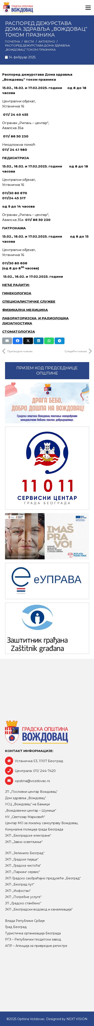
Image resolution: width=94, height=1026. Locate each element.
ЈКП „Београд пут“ (19, 884)
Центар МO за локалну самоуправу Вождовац (41, 823)
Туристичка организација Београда (33, 933)
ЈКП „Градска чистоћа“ (23, 866)
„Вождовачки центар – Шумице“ (30, 811)
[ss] (47, 468)
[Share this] (18, 341)
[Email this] (7, 341)
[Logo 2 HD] (47, 628)
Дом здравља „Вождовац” (25, 798)
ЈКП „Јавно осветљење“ (24, 842)
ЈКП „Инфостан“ (18, 891)
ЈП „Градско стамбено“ (23, 903)
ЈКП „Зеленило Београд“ (24, 853)
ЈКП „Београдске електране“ (28, 836)
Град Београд (16, 927)
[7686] (47, 402)
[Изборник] (88, 7)
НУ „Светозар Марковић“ (25, 817)
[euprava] (47, 581)
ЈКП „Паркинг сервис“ (22, 872)
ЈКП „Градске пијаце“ (21, 859)
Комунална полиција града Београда (34, 829)
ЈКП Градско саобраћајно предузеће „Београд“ (43, 878)
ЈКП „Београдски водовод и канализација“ (39, 909)
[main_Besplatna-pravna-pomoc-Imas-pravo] (47, 536)
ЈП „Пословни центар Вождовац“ (31, 792)
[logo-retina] (18, 7)
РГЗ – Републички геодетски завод (33, 939)
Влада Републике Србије (25, 921)
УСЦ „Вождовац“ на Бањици (27, 804)
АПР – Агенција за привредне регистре (36, 946)
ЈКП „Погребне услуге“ (23, 897)
